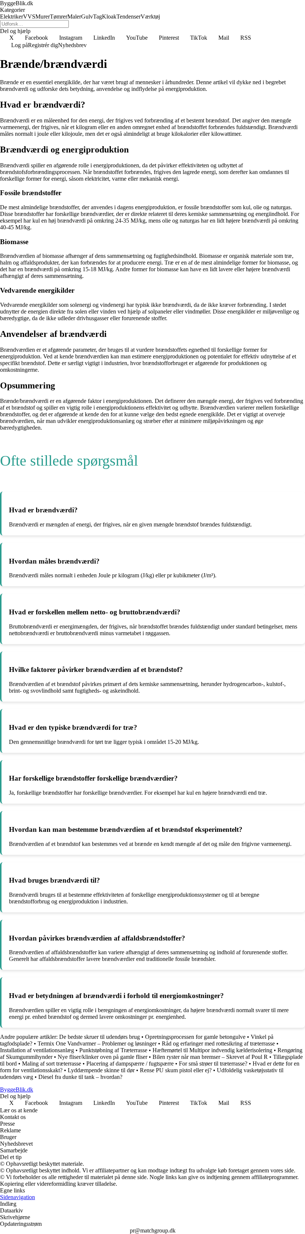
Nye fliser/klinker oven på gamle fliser (102, 1057)
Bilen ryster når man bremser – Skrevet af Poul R (210, 1057)
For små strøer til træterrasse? (213, 1063)
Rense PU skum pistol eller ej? (176, 1070)
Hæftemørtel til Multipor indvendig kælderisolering (212, 1050)
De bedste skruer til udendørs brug (99, 1037)
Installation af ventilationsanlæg (38, 1050)
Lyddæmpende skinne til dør (101, 1070)
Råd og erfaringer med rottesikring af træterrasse (218, 1043)
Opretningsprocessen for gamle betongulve (195, 1037)
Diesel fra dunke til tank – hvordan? (80, 1077)
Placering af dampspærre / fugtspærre (130, 1063)
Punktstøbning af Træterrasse (113, 1050)
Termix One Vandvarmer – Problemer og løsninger (97, 1043)
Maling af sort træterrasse (51, 1063)
